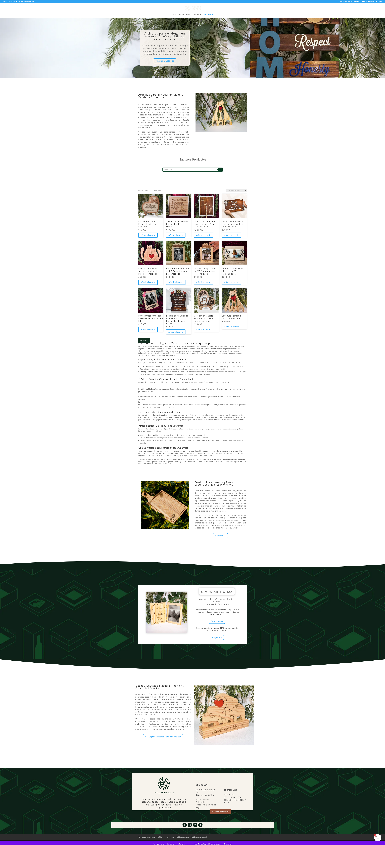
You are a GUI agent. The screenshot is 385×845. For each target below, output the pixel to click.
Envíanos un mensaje (220, 812)
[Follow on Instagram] (190, 825)
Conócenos (220, 535)
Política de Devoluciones (165, 837)
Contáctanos (217, 621)
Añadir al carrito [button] (148, 235)
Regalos (196, 14)
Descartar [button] (228, 844)
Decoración (207, 14)
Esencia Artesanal (345, 1)
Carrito (363, 1)
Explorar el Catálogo (164, 60)
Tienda (174, 14)
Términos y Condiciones (146, 837)
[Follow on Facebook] (184, 825)
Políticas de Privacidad (199, 837)
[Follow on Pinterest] (195, 825)
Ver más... (144, 340)
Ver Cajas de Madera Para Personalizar (163, 736)
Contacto (371, 1)
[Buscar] (220, 170)
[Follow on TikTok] (200, 825)
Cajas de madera (184, 14)
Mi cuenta (356, 1)
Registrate (217, 637)
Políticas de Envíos (182, 837)
